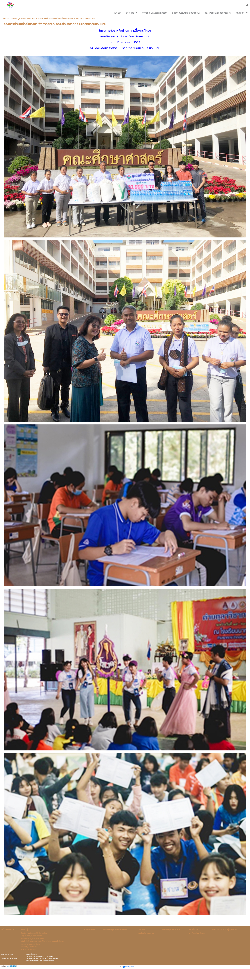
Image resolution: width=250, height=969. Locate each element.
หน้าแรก (6, 18)
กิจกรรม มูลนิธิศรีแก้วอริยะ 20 (22, 18)
